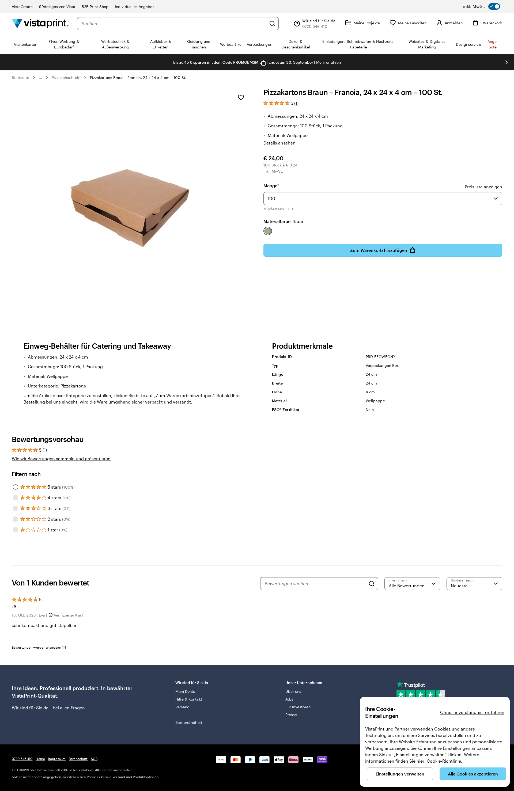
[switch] (481, 6)
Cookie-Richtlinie (444, 760)
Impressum (57, 758)
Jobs (289, 699)
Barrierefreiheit (188, 722)
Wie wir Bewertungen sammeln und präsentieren (61, 458)
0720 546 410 (22, 758)
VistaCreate (22, 6)
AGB (94, 758)
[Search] (371, 583)
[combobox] (173, 23)
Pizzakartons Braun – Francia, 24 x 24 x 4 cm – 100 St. (138, 77)
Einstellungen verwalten (400, 773)
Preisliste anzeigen (483, 186)
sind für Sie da (34, 707)
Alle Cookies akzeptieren (473, 773)
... (40, 77)
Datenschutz (78, 758)
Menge (271, 185)
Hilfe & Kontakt (188, 699)
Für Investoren (298, 707)
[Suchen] (272, 23)
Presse (291, 714)
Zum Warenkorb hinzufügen (378, 250)
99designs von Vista (57, 6)
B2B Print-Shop (95, 6)
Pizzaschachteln (66, 77)
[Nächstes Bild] (506, 62)
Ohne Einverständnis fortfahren (472, 712)
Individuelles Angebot (134, 6)
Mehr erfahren (328, 62)
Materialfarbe (284, 221)
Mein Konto (185, 691)
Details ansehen (279, 142)
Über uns (293, 691)
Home (40, 758)
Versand (182, 707)
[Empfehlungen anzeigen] (495, 198)
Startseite (20, 77)
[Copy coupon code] (262, 62)
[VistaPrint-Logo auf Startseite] (40, 23)
